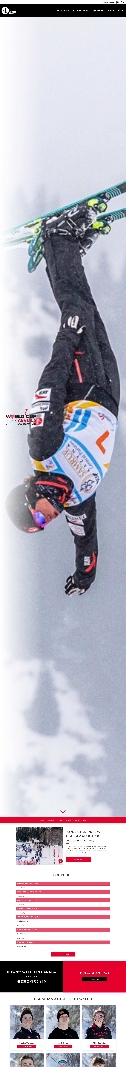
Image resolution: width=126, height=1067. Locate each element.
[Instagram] (118, 2)
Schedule (95, 979)
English (105, 2)
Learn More (27, 1047)
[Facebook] (121, 2)
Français (112, 2)
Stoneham (99, 10)
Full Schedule (63, 954)
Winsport (63, 10)
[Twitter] (123, 2)
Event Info (78, 859)
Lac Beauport (81, 10)
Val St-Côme (115, 10)
